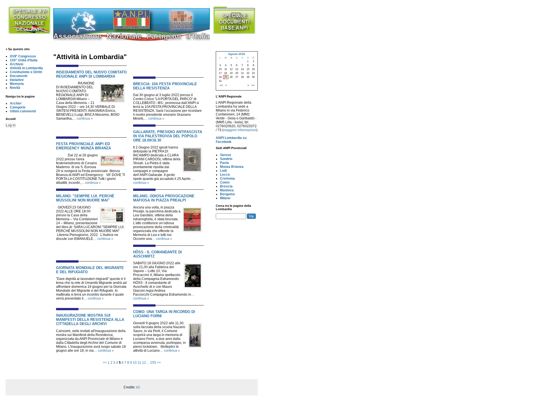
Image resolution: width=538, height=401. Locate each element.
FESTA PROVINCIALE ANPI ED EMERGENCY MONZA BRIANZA (83, 146)
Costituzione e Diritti (26, 72)
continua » (85, 118)
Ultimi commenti (23, 111)
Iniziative (17, 80)
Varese (225, 155)
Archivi (15, 103)
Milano (225, 198)
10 (135, 363)
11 (139, 363)
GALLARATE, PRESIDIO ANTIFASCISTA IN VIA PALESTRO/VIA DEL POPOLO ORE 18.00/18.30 (167, 136)
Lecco (225, 175)
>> (159, 363)
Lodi (223, 171)
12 (144, 363)
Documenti (18, 76)
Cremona (227, 178)
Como (224, 182)
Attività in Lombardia (26, 68)
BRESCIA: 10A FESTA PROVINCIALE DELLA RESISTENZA (165, 86)
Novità (15, 88)
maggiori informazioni (239, 130)
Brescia (226, 186)
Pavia (224, 163)
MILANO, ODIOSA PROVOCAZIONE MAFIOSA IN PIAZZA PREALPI (163, 198)
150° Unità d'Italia (24, 60)
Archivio (16, 64)
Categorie (17, 107)
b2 (138, 387)
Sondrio (226, 159)
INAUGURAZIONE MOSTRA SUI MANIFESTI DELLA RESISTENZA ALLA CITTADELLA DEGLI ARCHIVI (90, 319)
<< (105, 363)
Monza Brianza (232, 167)
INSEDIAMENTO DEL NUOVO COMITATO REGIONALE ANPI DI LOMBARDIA (91, 74)
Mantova (227, 190)
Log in (10, 125)
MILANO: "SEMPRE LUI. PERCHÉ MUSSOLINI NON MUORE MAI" (85, 198)
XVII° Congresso (23, 56)
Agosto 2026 (236, 53)
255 (153, 363)
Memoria (17, 84)
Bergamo (227, 194)
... (148, 363)
